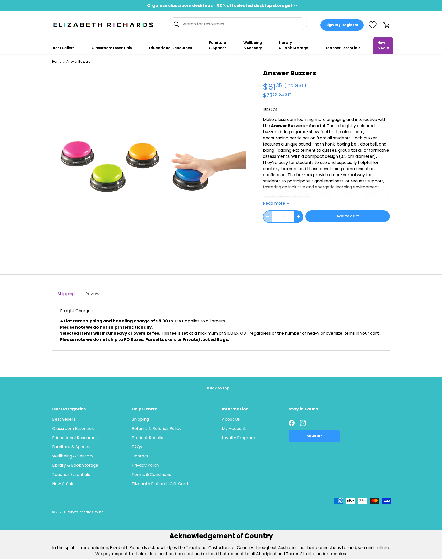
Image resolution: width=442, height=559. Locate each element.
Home (56, 61)
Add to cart (347, 216)
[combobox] (237, 24)
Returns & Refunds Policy (156, 428)
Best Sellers (64, 47)
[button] (386, 25)
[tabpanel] (221, 325)
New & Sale (383, 45)
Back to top (218, 388)
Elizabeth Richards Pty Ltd (84, 512)
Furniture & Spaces (218, 45)
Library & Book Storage (293, 45)
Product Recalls (147, 438)
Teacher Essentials (342, 47)
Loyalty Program (238, 438)
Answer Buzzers (78, 61)
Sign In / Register (342, 24)
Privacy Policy (145, 465)
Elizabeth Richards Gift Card (160, 484)
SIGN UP (314, 436)
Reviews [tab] (93, 294)
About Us (231, 419)
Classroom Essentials (112, 47)
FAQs (137, 447)
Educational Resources (170, 47)
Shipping (140, 419)
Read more (274, 203)
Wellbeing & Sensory (252, 45)
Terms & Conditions (151, 474)
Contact (140, 456)
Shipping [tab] (66, 294)
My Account (234, 428)
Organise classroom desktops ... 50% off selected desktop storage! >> (222, 5)
